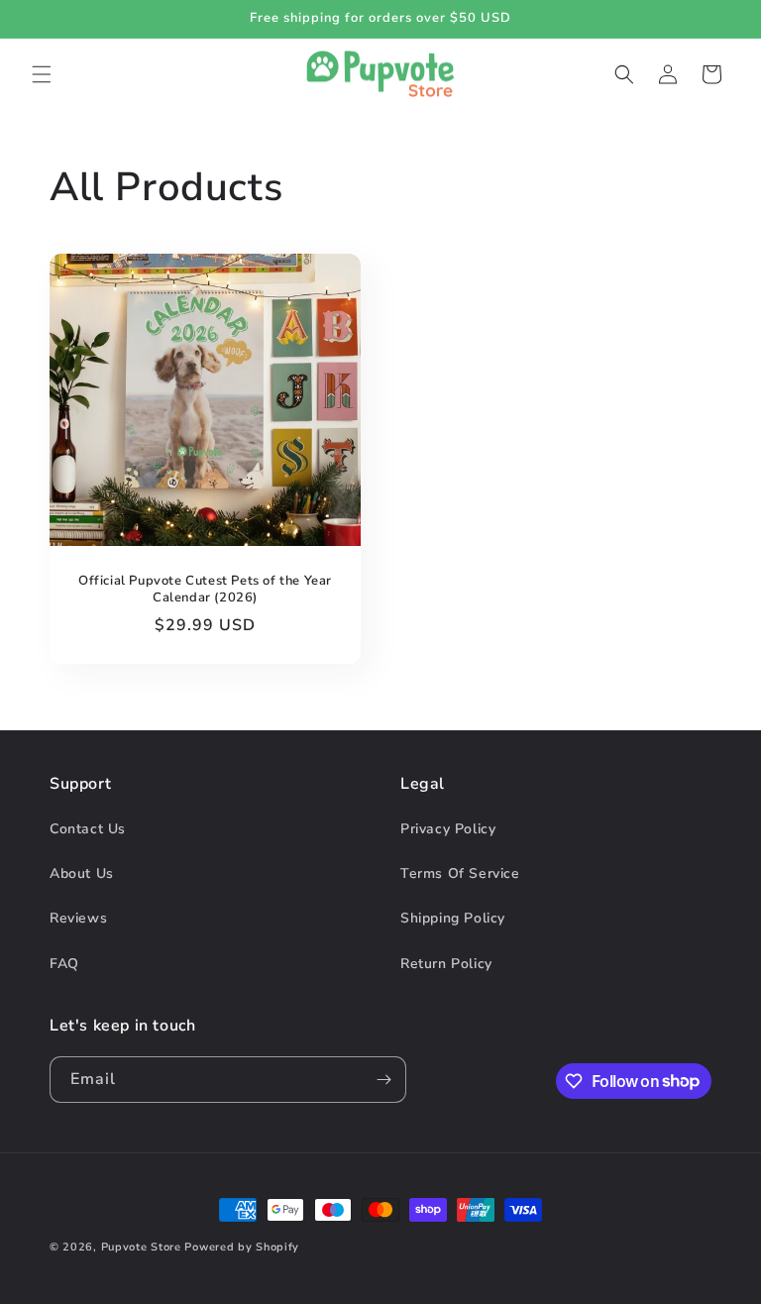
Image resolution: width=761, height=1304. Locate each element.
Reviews (78, 918)
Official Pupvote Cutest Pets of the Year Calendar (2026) (205, 588)
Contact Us (88, 828)
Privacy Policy (447, 828)
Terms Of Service (460, 873)
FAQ (64, 963)
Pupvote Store (141, 1247)
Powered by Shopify (241, 1247)
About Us (82, 873)
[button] (41, 74)
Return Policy (446, 963)
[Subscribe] (383, 1079)
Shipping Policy (452, 918)
